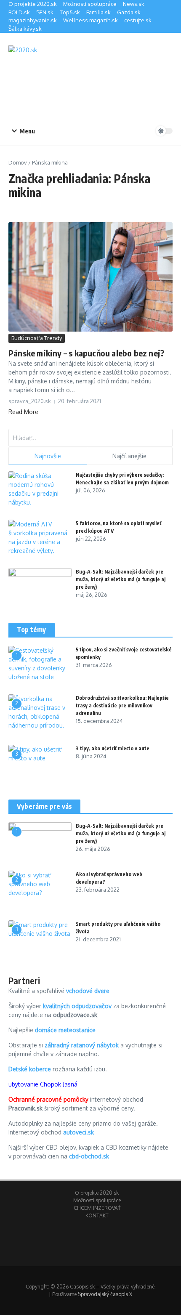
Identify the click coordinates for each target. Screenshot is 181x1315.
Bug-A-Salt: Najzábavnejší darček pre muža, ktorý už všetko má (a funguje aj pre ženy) (120, 579)
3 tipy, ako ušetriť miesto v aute (112, 748)
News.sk (133, 3)
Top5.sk (70, 12)
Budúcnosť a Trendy (36, 338)
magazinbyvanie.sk (32, 20)
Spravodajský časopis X (105, 1294)
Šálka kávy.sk (25, 28)
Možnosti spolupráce (90, 3)
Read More (23, 411)
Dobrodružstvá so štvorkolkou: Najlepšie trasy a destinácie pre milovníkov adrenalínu (122, 705)
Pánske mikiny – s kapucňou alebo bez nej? (86, 353)
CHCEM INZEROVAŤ (97, 1208)
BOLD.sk (19, 12)
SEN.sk (44, 12)
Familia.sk (98, 12)
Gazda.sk (129, 12)
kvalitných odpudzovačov (77, 1005)
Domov (17, 162)
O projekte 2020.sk (32, 3)
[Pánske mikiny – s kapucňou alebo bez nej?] (90, 277)
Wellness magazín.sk (90, 20)
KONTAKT (97, 1215)
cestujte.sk (138, 20)
